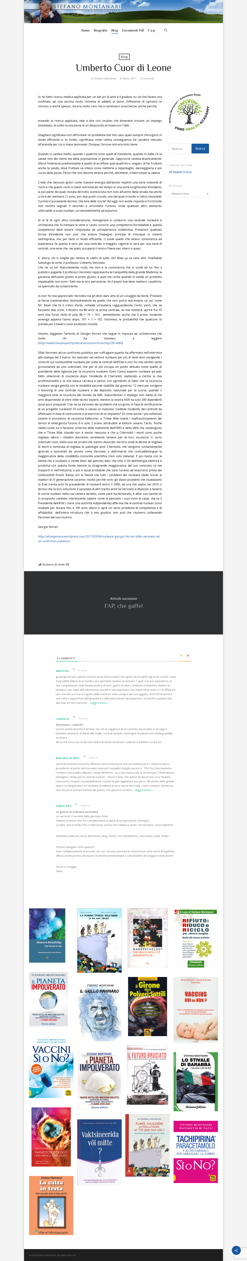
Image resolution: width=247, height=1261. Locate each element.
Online (180, 172)
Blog (114, 30)
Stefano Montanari (105, 78)
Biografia (100, 30)
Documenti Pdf (133, 30)
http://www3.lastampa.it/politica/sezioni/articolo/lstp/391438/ (80, 343)
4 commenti (147, 78)
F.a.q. (151, 30)
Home (85, 30)
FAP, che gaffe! (123, 602)
